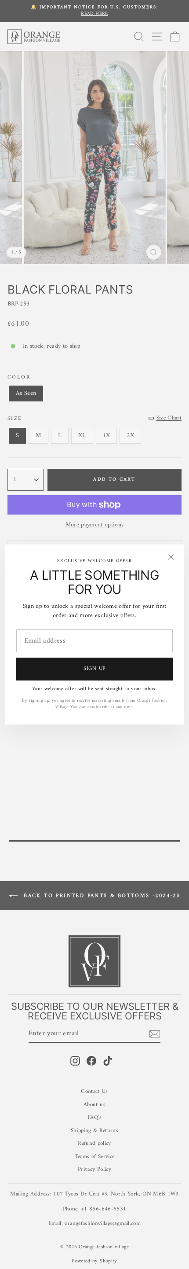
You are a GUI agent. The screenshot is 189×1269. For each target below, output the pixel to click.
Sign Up (94, 668)
